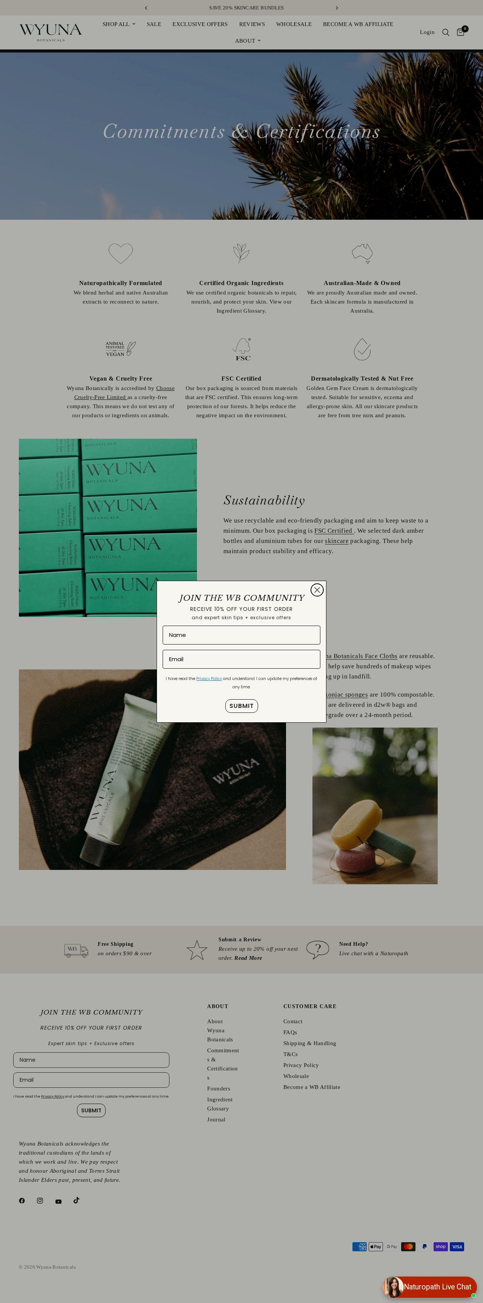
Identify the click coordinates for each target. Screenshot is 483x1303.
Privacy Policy (209, 679)
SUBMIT (241, 706)
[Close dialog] (317, 590)
